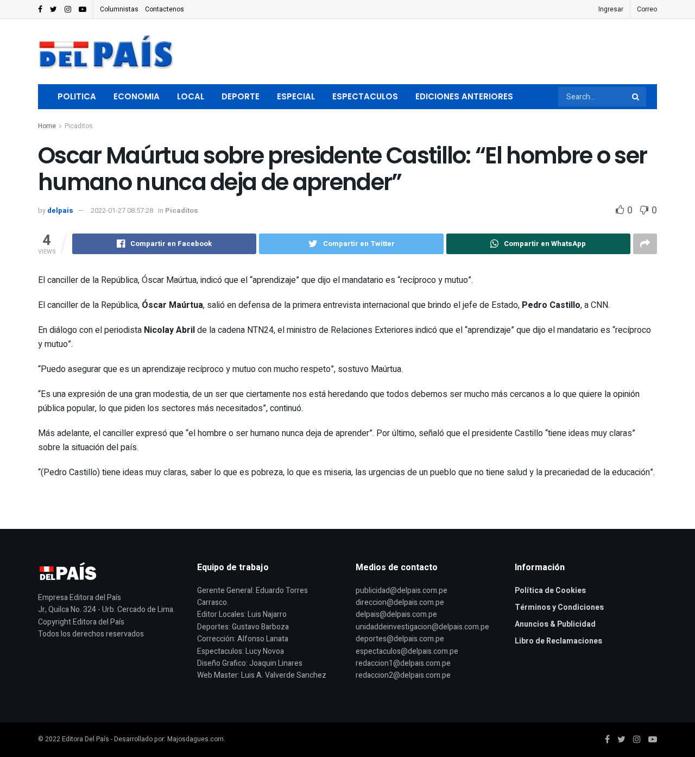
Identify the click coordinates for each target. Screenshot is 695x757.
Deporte (241, 96)
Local (190, 96)
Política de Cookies (550, 590)
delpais (60, 210)
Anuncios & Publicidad (555, 624)
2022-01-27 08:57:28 (122, 210)
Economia (136, 96)
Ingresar (610, 9)
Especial (296, 96)
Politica (77, 96)
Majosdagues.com (195, 739)
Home (47, 126)
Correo (647, 9)
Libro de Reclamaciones (558, 641)
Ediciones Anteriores (464, 96)
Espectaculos (365, 96)
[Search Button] (636, 96)
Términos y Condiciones (559, 607)
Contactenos (164, 9)
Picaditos (79, 126)
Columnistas (119, 9)
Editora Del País (85, 739)
